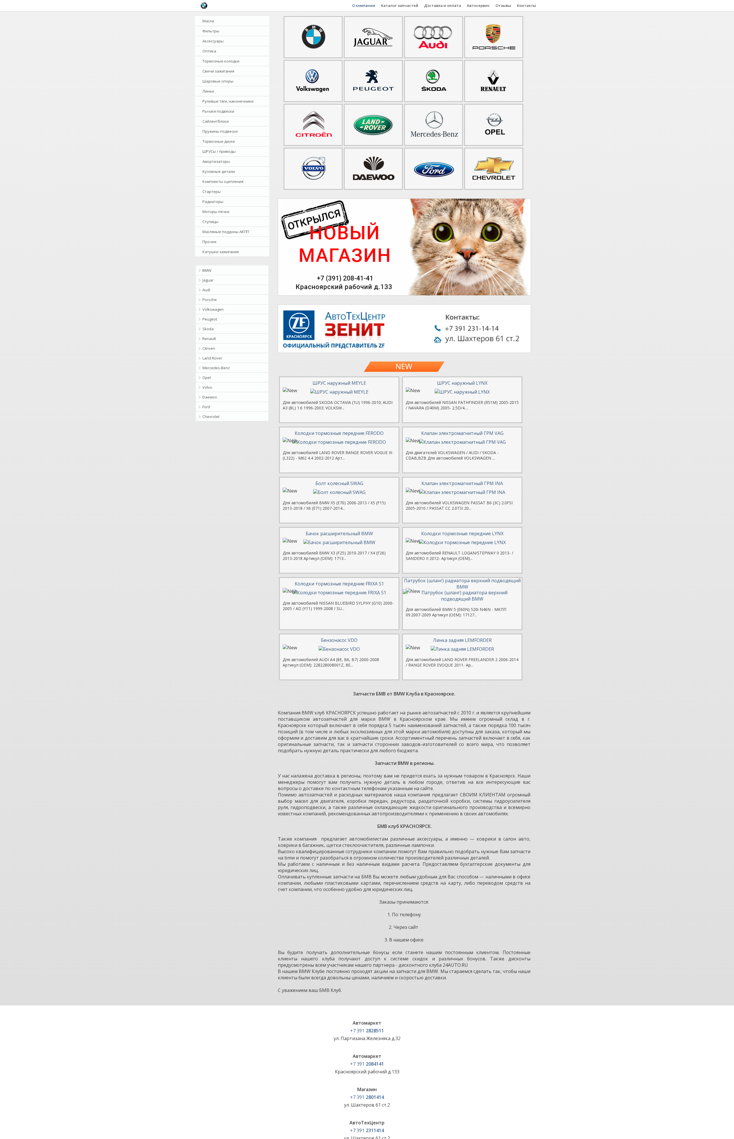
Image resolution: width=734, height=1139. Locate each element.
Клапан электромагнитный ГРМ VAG (462, 433)
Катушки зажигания (220, 251)
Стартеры (211, 191)
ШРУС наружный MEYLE (339, 383)
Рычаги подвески (218, 111)
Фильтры (210, 31)
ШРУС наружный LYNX (462, 383)
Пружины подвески (220, 131)
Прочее (209, 241)
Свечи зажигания (218, 71)
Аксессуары (213, 41)
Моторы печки (215, 211)
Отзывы (503, 5)
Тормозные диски (218, 141)
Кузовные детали (218, 171)
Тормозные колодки (220, 61)
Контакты (526, 5)
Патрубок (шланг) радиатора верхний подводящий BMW (462, 583)
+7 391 (367, 1030)
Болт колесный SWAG (339, 483)
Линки (208, 91)
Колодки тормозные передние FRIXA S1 (339, 584)
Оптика (209, 51)
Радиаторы (212, 201)
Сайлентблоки (215, 121)
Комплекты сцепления (222, 181)
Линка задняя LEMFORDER (462, 640)
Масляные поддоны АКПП (225, 231)
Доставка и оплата (442, 5)
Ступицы (210, 221)
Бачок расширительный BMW (339, 533)
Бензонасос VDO (339, 640)
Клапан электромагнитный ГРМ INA (462, 483)
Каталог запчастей (399, 5)
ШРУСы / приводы (219, 151)
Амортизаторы (216, 161)
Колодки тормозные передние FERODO (339, 433)
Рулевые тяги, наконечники (227, 101)
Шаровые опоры (217, 81)
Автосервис (478, 5)
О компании (363, 5)
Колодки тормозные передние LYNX (462, 533)
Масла (208, 21)
